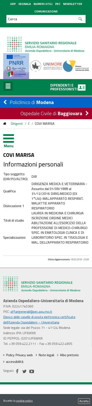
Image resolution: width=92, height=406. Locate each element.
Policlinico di (32, 102)
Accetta (84, 401)
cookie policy (24, 400)
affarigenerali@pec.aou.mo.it (31, 311)
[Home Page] (46, 40)
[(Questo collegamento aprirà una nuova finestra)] (46, 65)
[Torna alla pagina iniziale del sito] (4, 123)
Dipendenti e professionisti (64, 87)
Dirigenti (17, 123)
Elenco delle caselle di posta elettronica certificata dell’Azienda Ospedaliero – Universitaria (39, 319)
